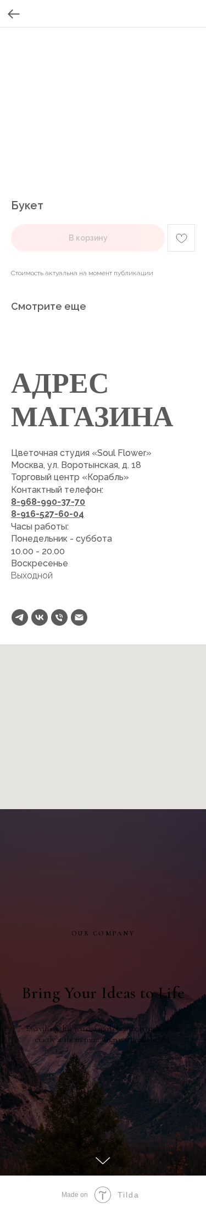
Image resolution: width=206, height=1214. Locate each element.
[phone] (59, 617)
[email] (79, 617)
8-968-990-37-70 (48, 502)
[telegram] (20, 617)
